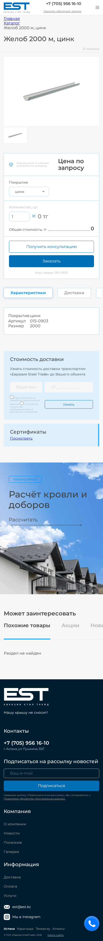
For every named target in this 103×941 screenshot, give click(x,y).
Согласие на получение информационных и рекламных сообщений (24, 408)
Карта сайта (56, 935)
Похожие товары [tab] (27, 625)
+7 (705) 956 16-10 (63, 3)
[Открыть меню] (97, 7)
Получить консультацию (51, 246)
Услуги (10, 895)
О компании (15, 824)
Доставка (12, 877)
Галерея (11, 851)
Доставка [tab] (74, 292)
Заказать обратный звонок (62, 11)
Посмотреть (21, 438)
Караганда (25, 929)
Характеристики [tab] (28, 292)
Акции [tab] (70, 625)
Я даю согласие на (25, 401)
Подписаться (51, 785)
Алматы (58, 929)
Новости (12, 833)
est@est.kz (21, 907)
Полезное (13, 842)
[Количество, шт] (19, 216)
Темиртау (43, 929)
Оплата (10, 886)
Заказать (51, 261)
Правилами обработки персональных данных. (34, 798)
